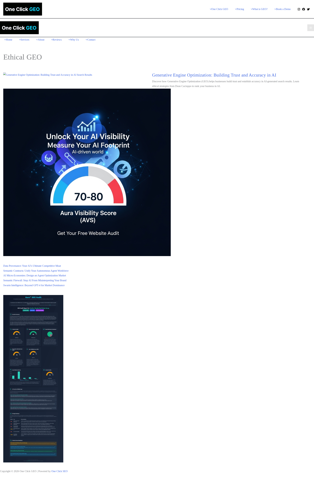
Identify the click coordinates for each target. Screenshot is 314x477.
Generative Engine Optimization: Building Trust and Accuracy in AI (214, 75)
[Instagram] (298, 9)
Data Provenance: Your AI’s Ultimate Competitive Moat (32, 265)
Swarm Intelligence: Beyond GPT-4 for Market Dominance (34, 285)
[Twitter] (308, 9)
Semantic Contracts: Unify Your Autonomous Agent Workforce (36, 270)
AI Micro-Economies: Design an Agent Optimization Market (34, 275)
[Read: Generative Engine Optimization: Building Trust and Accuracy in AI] (47, 74)
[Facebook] (303, 9)
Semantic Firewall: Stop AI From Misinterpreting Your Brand (34, 280)
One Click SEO (59, 471)
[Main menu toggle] (310, 27)
